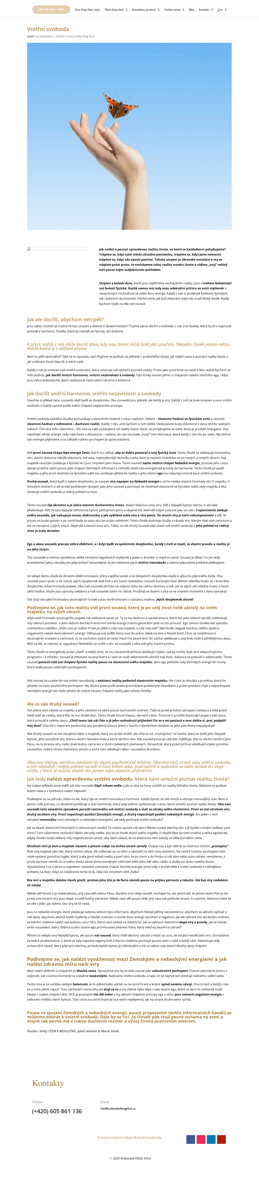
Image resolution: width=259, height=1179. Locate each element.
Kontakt (204, 10)
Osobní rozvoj (172, 10)
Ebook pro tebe (51, 9)
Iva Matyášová (44, 36)
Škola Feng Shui (114, 10)
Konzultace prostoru (144, 10)
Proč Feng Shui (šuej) (87, 10)
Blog (191, 10)
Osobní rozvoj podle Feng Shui (75, 36)
